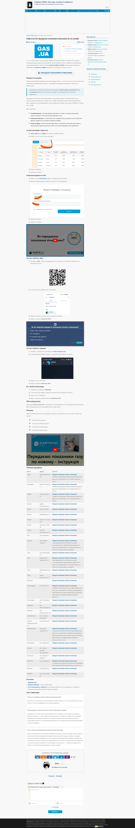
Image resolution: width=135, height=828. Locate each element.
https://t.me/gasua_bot (59, 351)
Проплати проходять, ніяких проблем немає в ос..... (97, 62)
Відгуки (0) (81, 42)
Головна (28, 35)
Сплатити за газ (49, 10)
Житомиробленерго (96, 84)
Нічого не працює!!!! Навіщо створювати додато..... (96, 55)
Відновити (63, 10)
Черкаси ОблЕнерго (96, 77)
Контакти (101, 10)
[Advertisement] (67, 23)
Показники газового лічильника (88, 10)
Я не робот (56, 807)
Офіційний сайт (32, 682)
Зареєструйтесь (35, 133)
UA (106, 7)
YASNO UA (93, 82)
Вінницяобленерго (95, 79)
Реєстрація (40, 10)
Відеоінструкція (72, 10)
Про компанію (31, 10)
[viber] (67, 757)
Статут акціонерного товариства (37, 687)
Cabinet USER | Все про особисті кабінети (53, 2)
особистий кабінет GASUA (56, 65)
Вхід (57, 10)
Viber (38, 261)
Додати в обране (31, 42)
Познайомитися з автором (59, 767)
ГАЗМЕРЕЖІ (94, 74)
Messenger (48, 389)
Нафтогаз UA (34, 35)
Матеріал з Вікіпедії (33, 684)
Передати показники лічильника (56, 73)
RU (108, 7)
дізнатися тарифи (40, 67)
